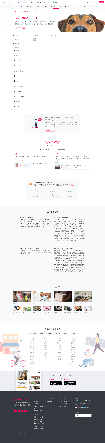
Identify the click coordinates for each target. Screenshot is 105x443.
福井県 (45, 343)
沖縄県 (73, 359)
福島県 (32, 352)
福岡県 (73, 343)
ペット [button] (56, 6)
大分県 (73, 352)
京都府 (73, 333)
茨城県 (32, 354)
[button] (89, 2)
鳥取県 (59, 345)
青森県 (32, 340)
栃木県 (32, 356)
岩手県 (32, 343)
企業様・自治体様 (38, 417)
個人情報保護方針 (38, 410)
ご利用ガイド (63, 401)
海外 (73, 361)
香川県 (59, 359)
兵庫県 (59, 338)
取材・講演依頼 (38, 421)
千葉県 (32, 361)
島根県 (59, 347)
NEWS (48, 403)
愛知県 (45, 354)
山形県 (32, 349)
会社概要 (36, 401)
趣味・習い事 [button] (48, 6)
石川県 (45, 340)
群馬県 (32, 359)
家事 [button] (27, 6)
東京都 (41, 333)
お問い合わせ (63, 406)
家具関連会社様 (38, 419)
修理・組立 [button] (20, 6)
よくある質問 (63, 403)
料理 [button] (61, 6)
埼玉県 (58, 333)
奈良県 (59, 340)
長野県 (45, 347)
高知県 (73, 340)
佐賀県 (73, 345)
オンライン (73, 363)
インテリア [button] (40, 6)
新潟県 (32, 363)
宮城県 (32, 345)
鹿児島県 (73, 356)
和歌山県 (59, 343)
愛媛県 (73, 338)
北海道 (32, 338)
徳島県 (59, 356)
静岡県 (45, 352)
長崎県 (73, 347)
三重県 (45, 356)
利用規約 (36, 403)
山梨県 (45, 345)
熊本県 (73, 349)
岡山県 (59, 349)
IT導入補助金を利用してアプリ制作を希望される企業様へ (39, 426)
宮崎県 (73, 354)
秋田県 (32, 347)
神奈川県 (50, 333)
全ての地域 (33, 333)
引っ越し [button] (32, 6)
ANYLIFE (49, 401)
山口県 (59, 354)
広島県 (59, 352)
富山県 (45, 338)
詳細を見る (70, 185)
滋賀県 (45, 359)
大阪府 (65, 333)
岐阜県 (45, 349)
